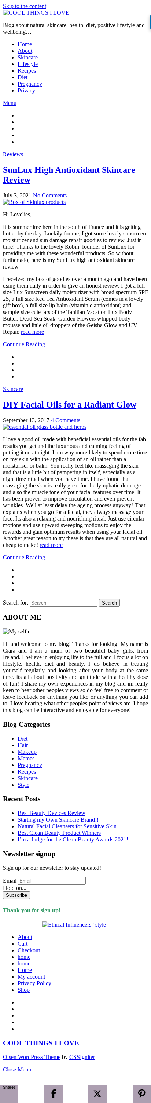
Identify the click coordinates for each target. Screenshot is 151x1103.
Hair (23, 745)
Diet (22, 77)
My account (31, 977)
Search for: (15, 602)
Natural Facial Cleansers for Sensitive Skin (67, 826)
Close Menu (17, 1069)
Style (23, 785)
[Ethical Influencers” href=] (75, 924)
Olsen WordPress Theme (31, 1057)
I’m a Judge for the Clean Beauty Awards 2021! (73, 839)
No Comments (50, 195)
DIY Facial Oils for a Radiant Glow (69, 404)
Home (25, 44)
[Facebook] (53, 1094)
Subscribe (16, 895)
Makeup (27, 752)
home (24, 957)
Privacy (26, 90)
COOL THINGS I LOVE (41, 1043)
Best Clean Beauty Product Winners (59, 833)
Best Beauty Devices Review (51, 813)
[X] (97, 1094)
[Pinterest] (142, 1094)
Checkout (29, 950)
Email (9, 880)
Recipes (27, 70)
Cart (22, 944)
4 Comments (65, 420)
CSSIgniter (82, 1057)
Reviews (13, 154)
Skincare (28, 57)
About (25, 51)
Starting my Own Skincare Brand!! (58, 820)
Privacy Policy (34, 983)
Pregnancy (30, 84)
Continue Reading (24, 344)
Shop (24, 990)
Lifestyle (28, 64)
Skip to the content (24, 6)
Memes (26, 758)
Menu (9, 103)
